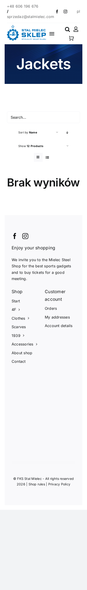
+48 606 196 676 (23, 6)
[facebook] (57, 11)
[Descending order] (67, 132)
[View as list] (47, 157)
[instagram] (65, 11)
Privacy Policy (59, 484)
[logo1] (26, 26)
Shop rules (37, 484)
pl (78, 11)
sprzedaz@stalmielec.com (30, 16)
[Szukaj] (67, 29)
